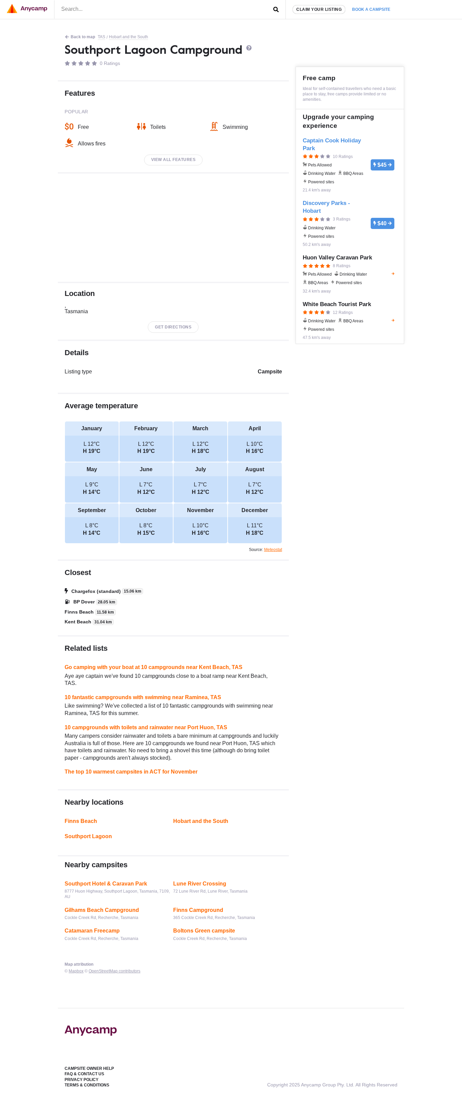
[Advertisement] (173, 227)
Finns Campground (198, 910)
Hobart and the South (128, 37)
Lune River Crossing (199, 884)
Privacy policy (81, 1079)
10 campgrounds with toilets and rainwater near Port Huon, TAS (146, 727)
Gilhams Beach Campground (102, 910)
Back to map (83, 37)
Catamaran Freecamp (92, 931)
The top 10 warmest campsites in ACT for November (131, 772)
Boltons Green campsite (204, 931)
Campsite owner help (89, 1068)
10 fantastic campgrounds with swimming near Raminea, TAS (143, 697)
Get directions (173, 327)
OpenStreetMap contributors (114, 971)
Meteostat (273, 549)
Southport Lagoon (88, 836)
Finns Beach (81, 821)
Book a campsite (371, 9)
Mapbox (76, 971)
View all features (173, 159)
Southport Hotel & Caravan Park (106, 884)
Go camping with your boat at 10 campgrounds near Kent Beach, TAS (153, 667)
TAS (101, 37)
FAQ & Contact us (84, 1074)
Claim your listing (319, 9)
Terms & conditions (87, 1085)
